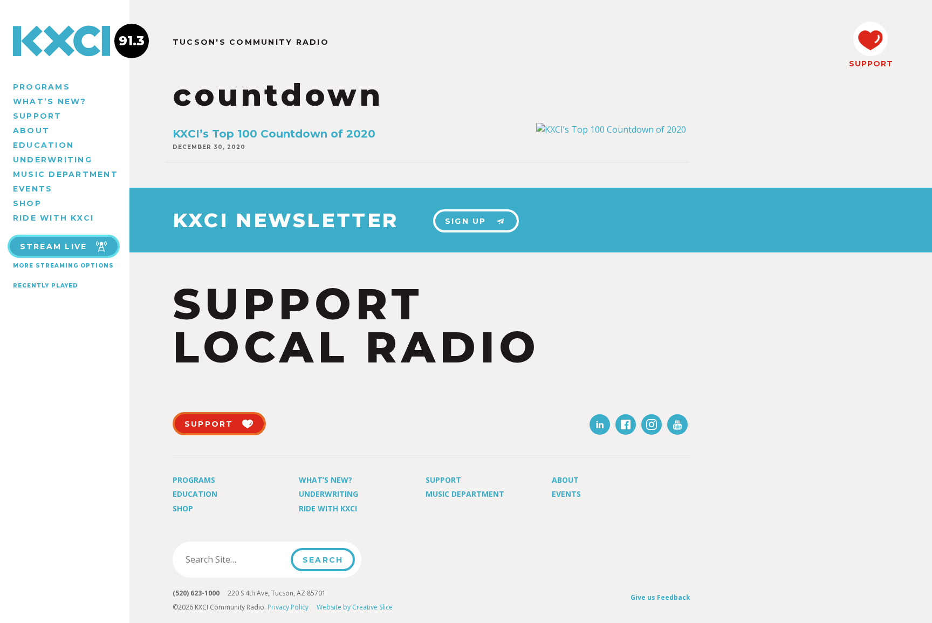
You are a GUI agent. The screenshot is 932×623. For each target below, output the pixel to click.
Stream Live (53, 246)
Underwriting (52, 160)
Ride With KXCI (53, 218)
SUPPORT (870, 64)
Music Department (65, 174)
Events (32, 189)
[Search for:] (235, 559)
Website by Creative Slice (355, 607)
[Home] (64, 41)
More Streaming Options (63, 265)
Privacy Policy (288, 607)
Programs (41, 87)
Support (37, 116)
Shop (27, 203)
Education (43, 145)
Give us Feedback (660, 597)
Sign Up (465, 221)
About (31, 130)
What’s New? (50, 101)
